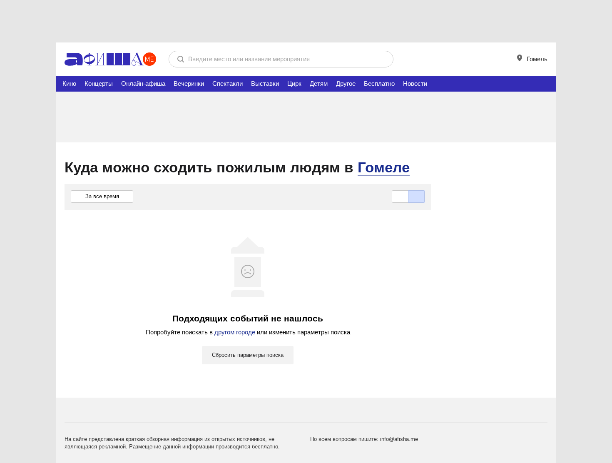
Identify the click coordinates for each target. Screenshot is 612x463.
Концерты (99, 83)
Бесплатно (379, 83)
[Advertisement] (306, 21)
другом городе (234, 332)
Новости (415, 83)
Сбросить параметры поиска (248, 355)
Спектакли (227, 83)
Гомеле (384, 167)
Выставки (265, 83)
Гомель (536, 58)
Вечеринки (189, 83)
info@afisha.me (399, 439)
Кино (69, 83)
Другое (346, 83)
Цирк (294, 83)
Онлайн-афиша (143, 83)
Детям (319, 83)
